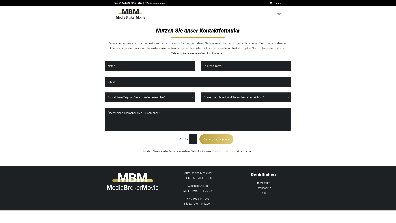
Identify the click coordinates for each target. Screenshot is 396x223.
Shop (278, 14)
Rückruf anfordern (216, 139)
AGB (263, 193)
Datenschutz (263, 188)
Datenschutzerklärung (224, 151)
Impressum (263, 182)
